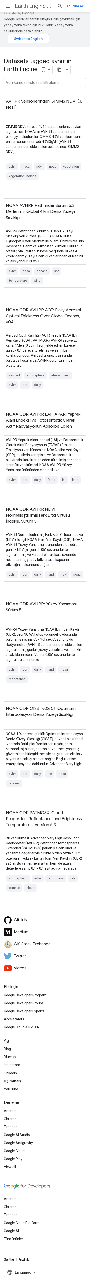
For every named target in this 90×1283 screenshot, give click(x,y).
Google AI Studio (17, 1135)
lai (64, 480)
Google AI (11, 1231)
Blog (7, 1049)
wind (37, 280)
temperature (18, 280)
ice (50, 774)
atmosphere (35, 375)
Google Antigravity (18, 1143)
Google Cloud (14, 1151)
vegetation (71, 166)
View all (10, 1167)
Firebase (11, 1127)
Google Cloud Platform (22, 1223)
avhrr (12, 166)
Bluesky (10, 1057)
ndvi (39, 166)
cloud (30, 888)
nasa (26, 166)
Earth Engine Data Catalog (34, 6)
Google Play (13, 1159)
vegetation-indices (22, 176)
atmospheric (60, 375)
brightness (56, 878)
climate (14, 888)
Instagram (12, 1065)
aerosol (14, 375)
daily (37, 385)
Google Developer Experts (24, 1011)
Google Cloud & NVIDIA (21, 1027)
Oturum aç (75, 6)
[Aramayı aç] (60, 6)
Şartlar (9, 1259)
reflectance (17, 679)
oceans (42, 271)
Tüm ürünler (13, 1239)
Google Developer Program (25, 995)
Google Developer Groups (24, 1003)
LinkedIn (10, 1073)
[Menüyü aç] (8, 6)
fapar (52, 480)
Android (10, 1111)
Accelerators (14, 1019)
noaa (52, 166)
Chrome (10, 1119)
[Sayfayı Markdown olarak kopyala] (59, 69)
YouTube (11, 1089)
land (75, 480)
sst (56, 271)
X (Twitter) (12, 1081)
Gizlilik (24, 1259)
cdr (25, 385)
